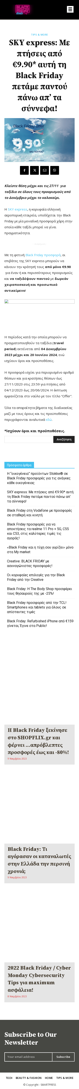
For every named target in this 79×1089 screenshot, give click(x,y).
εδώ (49, 419)
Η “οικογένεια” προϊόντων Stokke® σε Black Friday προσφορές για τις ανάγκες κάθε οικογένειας (39, 478)
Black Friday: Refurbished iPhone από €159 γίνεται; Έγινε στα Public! (40, 623)
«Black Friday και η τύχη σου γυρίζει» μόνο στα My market (40, 549)
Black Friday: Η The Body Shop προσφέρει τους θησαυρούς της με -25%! (39, 591)
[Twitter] (34, 170)
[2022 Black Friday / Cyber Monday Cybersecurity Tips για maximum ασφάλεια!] (39, 927)
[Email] (44, 170)
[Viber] (54, 170)
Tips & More (39, 34)
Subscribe (63, 1057)
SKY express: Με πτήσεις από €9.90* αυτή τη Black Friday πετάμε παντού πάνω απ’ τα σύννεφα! (40, 496)
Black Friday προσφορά (43, 255)
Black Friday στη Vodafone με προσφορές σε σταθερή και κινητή (39, 512)
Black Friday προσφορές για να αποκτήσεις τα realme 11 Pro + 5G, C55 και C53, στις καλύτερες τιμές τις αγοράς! (38, 531)
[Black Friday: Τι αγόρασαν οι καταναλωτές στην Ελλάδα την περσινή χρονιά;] (39, 808)
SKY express (17, 209)
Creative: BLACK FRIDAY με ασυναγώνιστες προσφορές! (29, 563)
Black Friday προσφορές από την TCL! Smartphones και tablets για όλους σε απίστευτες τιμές (36, 607)
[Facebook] (24, 170)
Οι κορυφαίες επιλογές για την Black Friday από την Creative (36, 577)
